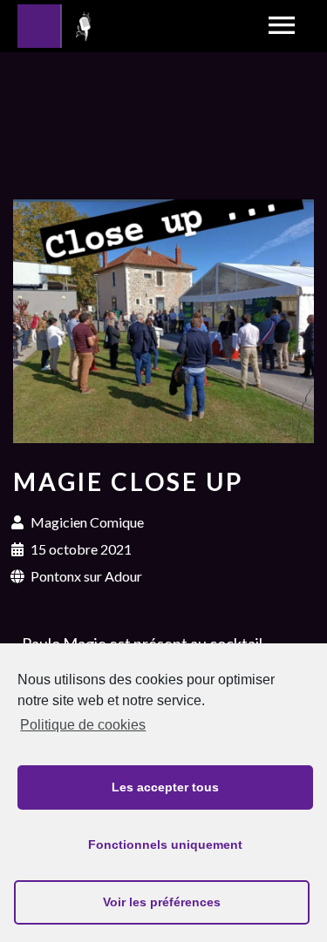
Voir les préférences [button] (162, 902)
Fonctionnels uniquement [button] (165, 844)
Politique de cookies (83, 724)
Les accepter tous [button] (165, 787)
